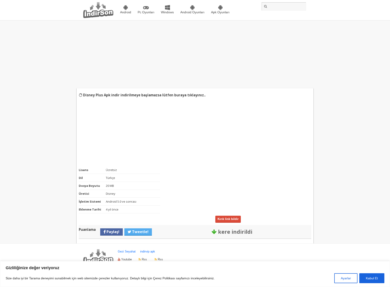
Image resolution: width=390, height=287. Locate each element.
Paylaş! (112, 231)
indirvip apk (147, 251)
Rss (144, 259)
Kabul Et (372, 278)
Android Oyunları (192, 12)
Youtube (126, 259)
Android (125, 12)
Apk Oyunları (220, 12)
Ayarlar (346, 278)
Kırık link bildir (228, 219)
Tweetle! (140, 231)
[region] (195, 274)
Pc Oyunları (146, 12)
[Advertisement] (195, 54)
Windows (167, 12)
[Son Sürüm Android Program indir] (98, 17)
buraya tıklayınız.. (190, 95)
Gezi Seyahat (127, 251)
